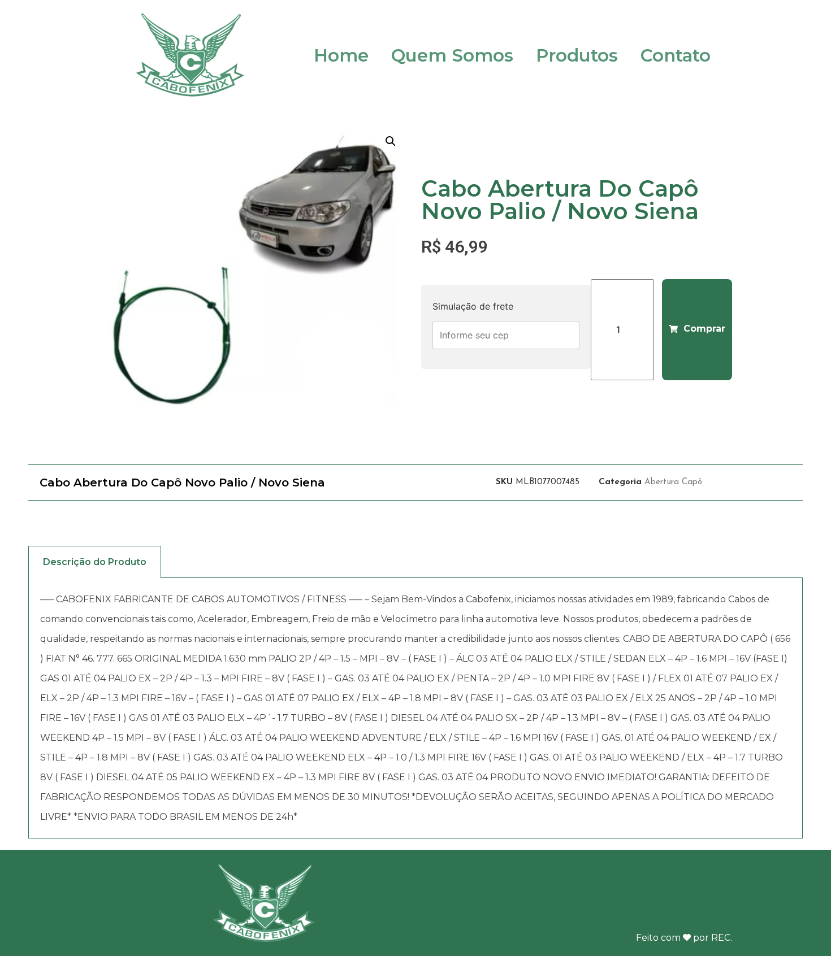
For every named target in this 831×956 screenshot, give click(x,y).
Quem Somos (452, 55)
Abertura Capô (673, 482)
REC (720, 937)
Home (341, 55)
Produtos (577, 55)
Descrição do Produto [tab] (94, 562)
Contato (675, 55)
